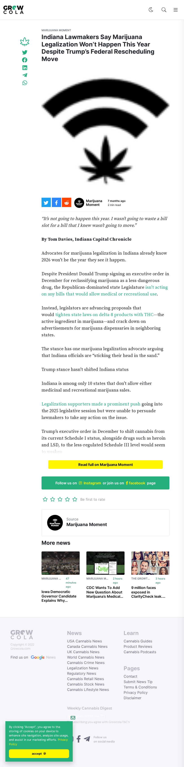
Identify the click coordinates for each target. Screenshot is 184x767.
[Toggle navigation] (176, 10)
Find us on (33, 657)
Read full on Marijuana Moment (105, 464)
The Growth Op (142, 578)
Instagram (92, 483)
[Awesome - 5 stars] (75, 499)
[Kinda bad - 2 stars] (52, 499)
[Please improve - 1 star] (45, 499)
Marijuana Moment (56, 30)
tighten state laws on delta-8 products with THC (104, 315)
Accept (37, 753)
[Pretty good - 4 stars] (67, 499)
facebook (136, 483)
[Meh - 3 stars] (60, 499)
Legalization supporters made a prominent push (91, 404)
